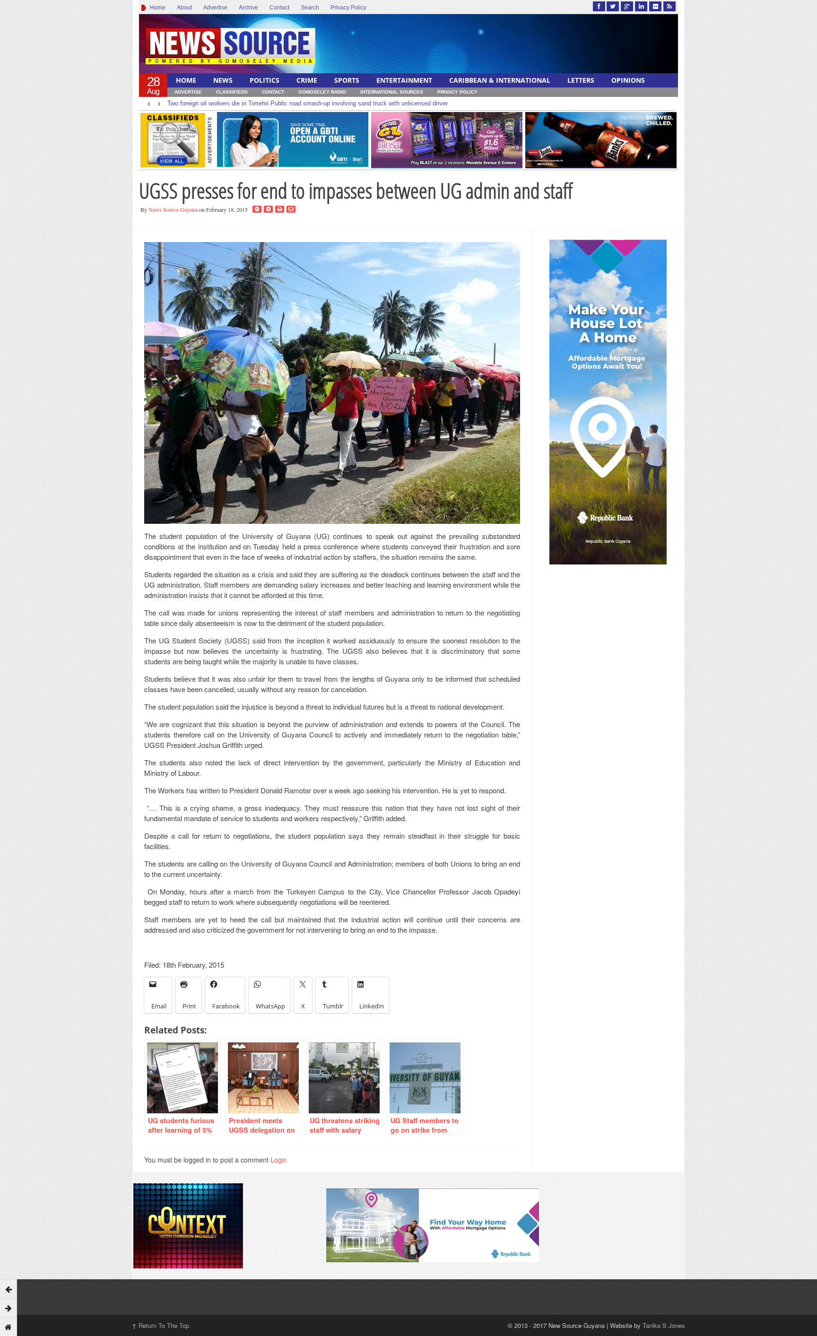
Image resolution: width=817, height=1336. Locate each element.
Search (310, 7)
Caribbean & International (499, 80)
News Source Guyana (173, 209)
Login (278, 1159)
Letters (580, 80)
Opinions (628, 80)
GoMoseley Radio (322, 92)
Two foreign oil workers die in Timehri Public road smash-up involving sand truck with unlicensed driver (307, 103)
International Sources (391, 92)
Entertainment (404, 80)
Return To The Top (160, 1325)
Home (156, 7)
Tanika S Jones (664, 1325)
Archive (248, 7)
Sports (346, 80)
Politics (264, 80)
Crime (306, 80)
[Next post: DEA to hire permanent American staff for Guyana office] (8, 1307)
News (223, 80)
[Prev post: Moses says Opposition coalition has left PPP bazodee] (8, 1288)
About (184, 7)
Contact (279, 7)
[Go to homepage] (8, 1326)
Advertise (215, 7)
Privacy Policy (348, 7)
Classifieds (232, 92)
